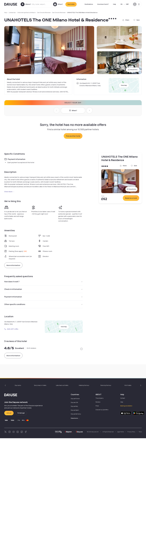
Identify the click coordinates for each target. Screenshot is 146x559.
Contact (122, 398)
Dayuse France (75, 398)
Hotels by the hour (84, 385)
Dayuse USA (74, 402)
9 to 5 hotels (127, 385)
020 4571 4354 (12, 329)
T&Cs (140, 432)
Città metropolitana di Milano (26, 12)
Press (97, 406)
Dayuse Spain (75, 410)
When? (74, 110)
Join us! (8, 413)
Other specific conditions (14, 304)
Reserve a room (131, 198)
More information (13, 265)
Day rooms (18, 385)
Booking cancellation (126, 406)
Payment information (13, 297)
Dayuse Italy (74, 406)
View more (8, 192)
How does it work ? (103, 4)
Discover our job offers (102, 410)
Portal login (21, 413)
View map (124, 85)
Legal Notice (120, 432)
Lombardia (12, 12)
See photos (133, 70)
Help (114, 4)
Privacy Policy (131, 432)
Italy (5, 12)
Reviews (98, 402)
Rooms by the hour (105, 385)
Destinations (89, 4)
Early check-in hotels (40, 385)
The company (99, 398)
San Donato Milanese (43, 12)
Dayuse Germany (76, 414)
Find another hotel (73, 136)
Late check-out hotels (62, 385)
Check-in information (13, 289)
